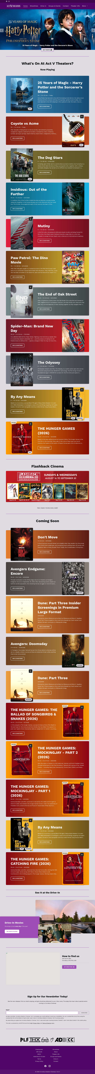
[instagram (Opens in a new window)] (9, 1)
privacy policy (60, 1018)
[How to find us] (33, 968)
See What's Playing (12, 931)
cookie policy (83, 1020)
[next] (93, 30)
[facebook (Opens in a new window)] (6, 1)
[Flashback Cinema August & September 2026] (47, 486)
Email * (8, 1009)
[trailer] (82, 116)
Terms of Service (47, 1023)
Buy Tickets (46, 49)
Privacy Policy (36, 1023)
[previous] (2, 30)
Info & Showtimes (44, 106)
